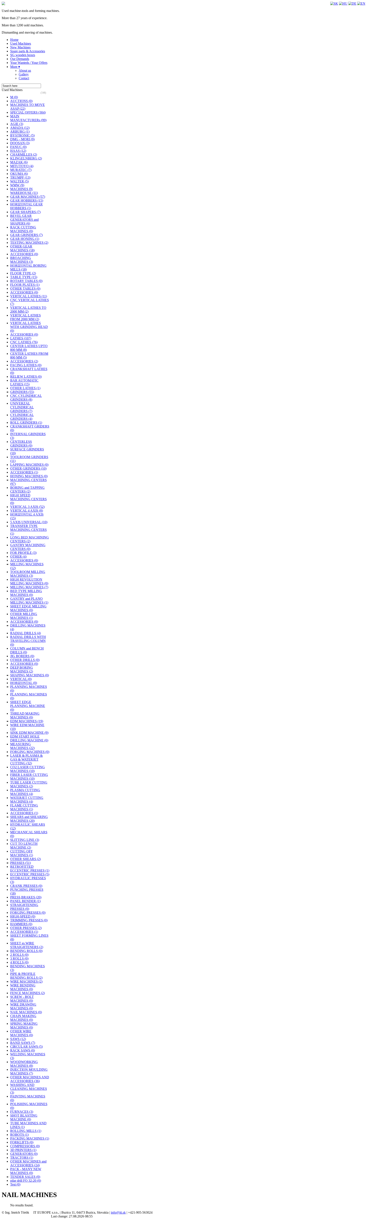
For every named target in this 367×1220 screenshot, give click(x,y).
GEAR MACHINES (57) (27, 196)
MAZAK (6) (19, 162)
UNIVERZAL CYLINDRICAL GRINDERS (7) (22, 407)
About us (25, 70)
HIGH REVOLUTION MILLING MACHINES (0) (29, 581)
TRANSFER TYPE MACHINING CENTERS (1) (28, 529)
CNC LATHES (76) (24, 342)
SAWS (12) (18, 1039)
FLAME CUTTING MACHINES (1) (24, 807)
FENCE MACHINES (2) (27, 993)
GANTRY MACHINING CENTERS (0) (27, 547)
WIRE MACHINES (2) (26, 981)
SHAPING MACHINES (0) (29, 675)
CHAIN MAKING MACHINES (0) (23, 1018)
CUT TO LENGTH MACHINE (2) (24, 845)
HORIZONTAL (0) (23, 683)
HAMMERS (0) (21, 924)
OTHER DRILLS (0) (25, 660)
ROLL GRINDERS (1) (26, 422)
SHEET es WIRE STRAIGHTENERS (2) (26, 945)
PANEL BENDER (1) (25, 901)
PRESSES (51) (20, 863)
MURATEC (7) (20, 170)
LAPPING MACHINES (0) (29, 464)
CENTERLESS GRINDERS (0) (21, 443)
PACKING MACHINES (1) (29, 1138)
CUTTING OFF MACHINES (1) (21, 853)
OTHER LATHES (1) (25, 388)
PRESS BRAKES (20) (25, 897)
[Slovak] (334, 3)
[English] (361, 3)
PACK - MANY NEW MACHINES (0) (25, 1171)
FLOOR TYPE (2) (23, 273)
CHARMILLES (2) (23, 154)
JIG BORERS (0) (22, 656)
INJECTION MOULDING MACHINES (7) (29, 1071)
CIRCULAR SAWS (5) (26, 1046)
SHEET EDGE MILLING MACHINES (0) (28, 608)
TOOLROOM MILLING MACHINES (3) (27, 573)
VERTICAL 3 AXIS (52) (27, 507)
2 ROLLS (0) (19, 954)
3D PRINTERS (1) (23, 1150)
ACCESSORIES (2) (24, 361)
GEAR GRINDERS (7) (26, 235)
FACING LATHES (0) (25, 365)
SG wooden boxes (22, 55)
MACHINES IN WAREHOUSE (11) (24, 191)
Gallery (24, 74)
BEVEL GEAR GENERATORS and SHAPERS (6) (24, 219)
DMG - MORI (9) (22, 139)
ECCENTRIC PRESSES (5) (29, 874)
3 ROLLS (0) (19, 958)
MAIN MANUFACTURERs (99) (28, 118)
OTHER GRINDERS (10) (28, 468)
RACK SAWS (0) (22, 1050)
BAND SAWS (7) (22, 1043)
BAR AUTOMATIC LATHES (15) (24, 382)
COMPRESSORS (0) (25, 1146)
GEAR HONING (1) (24, 239)
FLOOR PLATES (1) (25, 284)
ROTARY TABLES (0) (26, 281)
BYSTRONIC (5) (22, 135)
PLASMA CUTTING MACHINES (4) (25, 792)
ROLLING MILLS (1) (25, 1131)
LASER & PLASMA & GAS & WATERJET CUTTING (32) (26, 759)
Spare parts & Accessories (27, 51)
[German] (352, 3)
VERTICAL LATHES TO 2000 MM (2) (28, 309)
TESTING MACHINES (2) (29, 242)
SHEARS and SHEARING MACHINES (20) (29, 818)
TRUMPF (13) (20, 177)
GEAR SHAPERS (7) (25, 212)
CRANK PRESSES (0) (26, 886)
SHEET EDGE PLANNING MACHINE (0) (27, 705)
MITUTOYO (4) (21, 166)
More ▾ (15, 66)
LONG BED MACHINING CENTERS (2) (29, 539)
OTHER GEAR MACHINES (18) (22, 248)
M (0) (14, 97)
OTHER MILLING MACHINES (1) (23, 616)
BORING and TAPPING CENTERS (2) (27, 489)
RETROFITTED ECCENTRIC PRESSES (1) (29, 868)
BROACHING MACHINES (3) (21, 260)
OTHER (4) (18, 556)
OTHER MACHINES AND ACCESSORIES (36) (29, 1079)
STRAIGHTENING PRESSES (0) (24, 907)
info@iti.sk (118, 1212)
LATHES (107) (20, 338)
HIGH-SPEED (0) (22, 916)
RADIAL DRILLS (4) (25, 633)
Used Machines (20, 43)
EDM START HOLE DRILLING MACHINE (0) (29, 738)
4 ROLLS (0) (19, 962)
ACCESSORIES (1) (24, 472)
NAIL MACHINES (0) (26, 1012)
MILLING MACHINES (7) (29, 587)
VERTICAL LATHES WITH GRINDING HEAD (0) (29, 326)
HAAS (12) (18, 150)
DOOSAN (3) (20, 143)
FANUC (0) (18, 147)
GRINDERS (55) (22, 392)
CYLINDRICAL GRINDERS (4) (22, 416)
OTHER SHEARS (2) (25, 859)
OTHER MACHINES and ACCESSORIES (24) (28, 1163)
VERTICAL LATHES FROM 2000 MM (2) (25, 317)
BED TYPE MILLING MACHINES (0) (26, 593)
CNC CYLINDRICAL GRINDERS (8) (26, 397)
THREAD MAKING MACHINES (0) (25, 715)
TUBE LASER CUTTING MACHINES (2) (28, 784)
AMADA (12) (20, 128)
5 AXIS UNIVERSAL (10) (28, 522)
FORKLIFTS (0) (21, 1142)
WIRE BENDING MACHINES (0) (22, 987)
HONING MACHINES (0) (29, 476)
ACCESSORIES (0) (24, 254)
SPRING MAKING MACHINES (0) (24, 1025)
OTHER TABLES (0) (25, 288)
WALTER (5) (19, 181)
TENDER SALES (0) (25, 1177)
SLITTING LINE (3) (24, 840)
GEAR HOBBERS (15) (26, 200)
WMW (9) (17, 185)
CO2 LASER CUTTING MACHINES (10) (27, 769)
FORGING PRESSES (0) (27, 912)
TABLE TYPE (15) (23, 277)
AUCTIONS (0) (21, 101)
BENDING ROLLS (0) (26, 951)
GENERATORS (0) (24, 1154)
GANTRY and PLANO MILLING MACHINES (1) (29, 600)
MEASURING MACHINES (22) (22, 746)
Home (14, 39)
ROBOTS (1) (19, 1134)
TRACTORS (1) (21, 1157)
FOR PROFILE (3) (23, 552)
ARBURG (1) (20, 131)
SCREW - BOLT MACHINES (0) (22, 998)
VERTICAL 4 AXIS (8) (26, 510)
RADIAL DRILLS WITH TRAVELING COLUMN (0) (28, 640)
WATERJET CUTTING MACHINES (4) (26, 799)
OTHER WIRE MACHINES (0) (21, 1033)
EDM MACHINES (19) (26, 721)
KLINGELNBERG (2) (26, 158)
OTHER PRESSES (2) (26, 928)
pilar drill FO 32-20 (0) (25, 1180)
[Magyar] (343, 3)
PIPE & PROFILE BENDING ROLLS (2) (26, 975)
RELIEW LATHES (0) (26, 376)
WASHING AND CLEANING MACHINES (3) (28, 1088)
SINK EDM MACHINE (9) (29, 732)
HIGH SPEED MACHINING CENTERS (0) (28, 499)
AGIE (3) (16, 124)
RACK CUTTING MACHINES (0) (23, 229)
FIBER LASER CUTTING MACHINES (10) (29, 776)
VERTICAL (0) (21, 679)
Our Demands (19, 59)
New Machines (20, 47)
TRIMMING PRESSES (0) (29, 920)
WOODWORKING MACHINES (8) (24, 1064)
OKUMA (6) (19, 173)
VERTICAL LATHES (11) (28, 296)
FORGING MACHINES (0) (29, 752)
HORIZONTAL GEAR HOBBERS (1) (26, 206)
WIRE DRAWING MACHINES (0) (23, 1006)
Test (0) (15, 1184)
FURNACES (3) (21, 1111)
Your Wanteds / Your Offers (28, 62)
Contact (24, 78)
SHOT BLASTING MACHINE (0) (23, 1117)
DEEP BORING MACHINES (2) (21, 669)
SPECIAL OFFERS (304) (28, 112)
